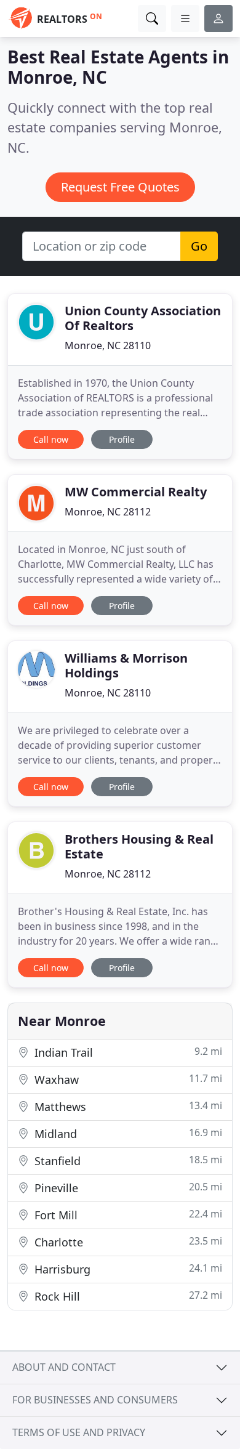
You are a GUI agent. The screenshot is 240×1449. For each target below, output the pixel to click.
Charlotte (126, 1241)
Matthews (126, 1106)
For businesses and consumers (95, 1400)
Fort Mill (126, 1214)
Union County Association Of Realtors (143, 318)
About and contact (64, 1367)
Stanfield (126, 1160)
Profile (122, 439)
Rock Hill (126, 1296)
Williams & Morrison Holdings (126, 665)
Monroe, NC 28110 (108, 345)
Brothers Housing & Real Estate (139, 846)
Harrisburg (126, 1269)
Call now (50, 439)
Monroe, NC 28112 (108, 512)
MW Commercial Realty (136, 491)
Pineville (126, 1187)
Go (199, 246)
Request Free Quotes (120, 187)
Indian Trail (126, 1052)
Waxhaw (126, 1079)
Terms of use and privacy (78, 1432)
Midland (126, 1133)
